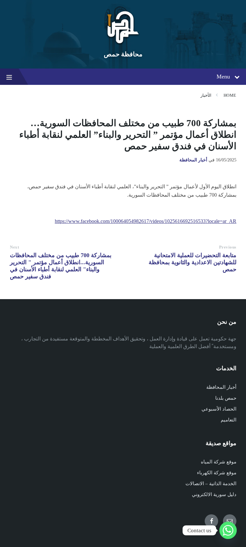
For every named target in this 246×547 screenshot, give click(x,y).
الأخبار (206, 95)
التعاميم (228, 419)
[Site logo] (123, 43)
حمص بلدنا (225, 398)
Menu (223, 76)
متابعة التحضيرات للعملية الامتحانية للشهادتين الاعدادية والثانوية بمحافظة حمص (192, 262)
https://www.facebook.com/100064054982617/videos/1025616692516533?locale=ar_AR (145, 221)
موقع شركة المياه (218, 461)
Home (230, 95)
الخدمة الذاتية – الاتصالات (210, 483)
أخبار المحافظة (193, 160)
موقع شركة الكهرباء (216, 472)
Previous (227, 247)
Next (14, 247)
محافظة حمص (123, 54)
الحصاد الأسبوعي (218, 409)
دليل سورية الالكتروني (214, 494)
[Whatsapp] (228, 530)
